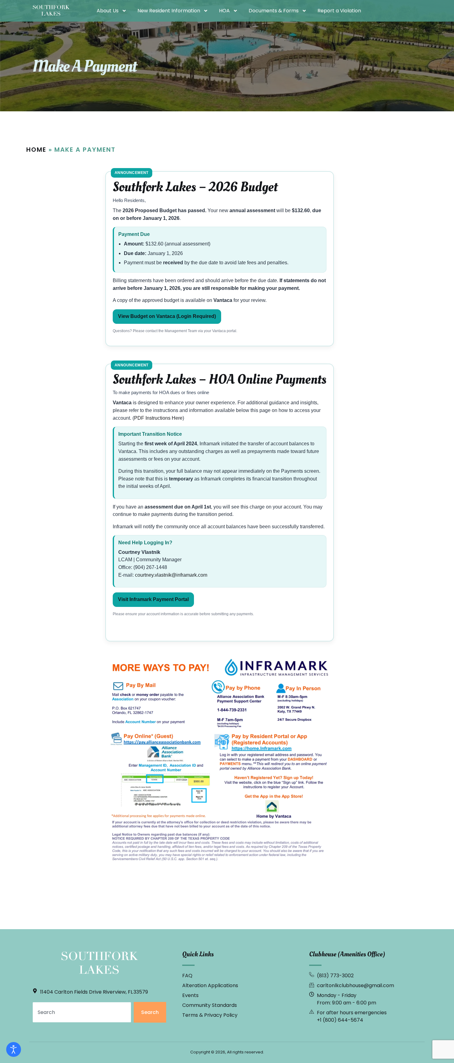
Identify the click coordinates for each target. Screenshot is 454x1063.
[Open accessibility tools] (13, 1049)
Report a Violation (339, 10)
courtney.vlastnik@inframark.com (171, 575)
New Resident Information (168, 10)
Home (36, 149)
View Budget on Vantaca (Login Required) (167, 316)
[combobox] (81, 1012)
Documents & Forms (274, 10)
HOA (224, 10)
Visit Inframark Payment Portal (153, 599)
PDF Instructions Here (158, 418)
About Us (108, 10)
